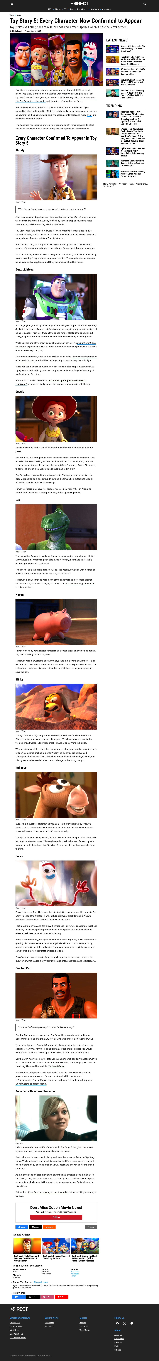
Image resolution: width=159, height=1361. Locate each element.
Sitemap (117, 1350)
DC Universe (82, 9)
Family (73, 1276)
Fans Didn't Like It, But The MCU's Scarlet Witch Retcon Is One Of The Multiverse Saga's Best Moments (133, 60)
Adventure (75, 1272)
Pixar (89, 115)
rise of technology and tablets (80, 583)
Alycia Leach (17, 31)
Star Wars (95, 9)
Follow (20, 1297)
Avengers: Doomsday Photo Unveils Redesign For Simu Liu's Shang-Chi (132, 163)
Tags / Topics (85, 1330)
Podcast (83, 1323)
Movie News (15, 1323)
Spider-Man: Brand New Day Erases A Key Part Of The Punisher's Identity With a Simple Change (132, 94)
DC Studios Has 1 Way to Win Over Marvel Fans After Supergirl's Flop (133, 71)
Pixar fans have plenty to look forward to (48, 1192)
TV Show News (16, 1326)
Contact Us (119, 1339)
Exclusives (84, 1326)
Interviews (106, 9)
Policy (117, 1346)
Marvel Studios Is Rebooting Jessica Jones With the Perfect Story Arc (133, 173)
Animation (75, 1274)
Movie (19, 15)
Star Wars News (16, 1334)
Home (12, 15)
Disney (144, 184)
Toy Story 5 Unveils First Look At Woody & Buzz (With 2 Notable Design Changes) (84, 1258)
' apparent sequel (30, 1084)
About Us (118, 1335)
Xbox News (49, 1323)
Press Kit (118, 1342)
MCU (50, 9)
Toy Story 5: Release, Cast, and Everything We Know (56, 1257)
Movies (58, 9)
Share (23, 1227)
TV (65, 9)
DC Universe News (18, 1338)
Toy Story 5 (108, 186)
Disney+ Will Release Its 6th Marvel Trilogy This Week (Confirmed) (133, 48)
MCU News (14, 1330)
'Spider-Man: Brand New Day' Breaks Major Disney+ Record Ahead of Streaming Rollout (133, 152)
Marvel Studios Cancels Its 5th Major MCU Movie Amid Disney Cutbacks (132, 82)
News (71, 9)
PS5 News (49, 1326)
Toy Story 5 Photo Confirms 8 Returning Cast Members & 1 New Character (26, 1258)
